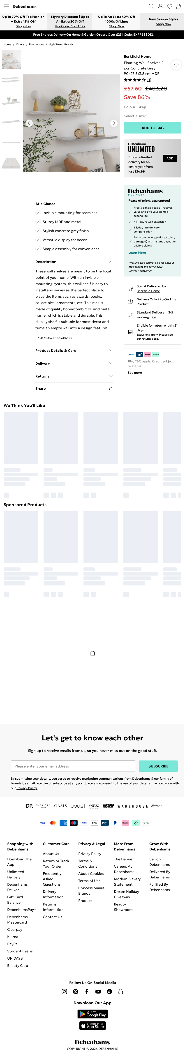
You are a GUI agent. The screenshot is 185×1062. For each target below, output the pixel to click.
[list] (71, 123)
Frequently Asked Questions (52, 879)
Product (85, 900)
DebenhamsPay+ (21, 909)
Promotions (36, 44)
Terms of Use (89, 880)
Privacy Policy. (26, 788)
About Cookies (91, 873)
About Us (51, 853)
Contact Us (52, 917)
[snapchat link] (120, 991)
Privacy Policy (89, 853)
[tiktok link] (109, 991)
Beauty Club (17, 965)
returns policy (150, 338)
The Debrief (124, 859)
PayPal (12, 944)
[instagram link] (64, 991)
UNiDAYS (15, 958)
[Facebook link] (87, 991)
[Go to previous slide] (29, 123)
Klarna (12, 936)
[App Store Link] (92, 1019)
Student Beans (20, 951)
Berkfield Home (137, 56)
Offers (20, 44)
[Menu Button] (6, 6)
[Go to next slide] (114, 123)
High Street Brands (61, 44)
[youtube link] (98, 991)
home (7, 44)
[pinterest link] (75, 991)
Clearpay (14, 929)
